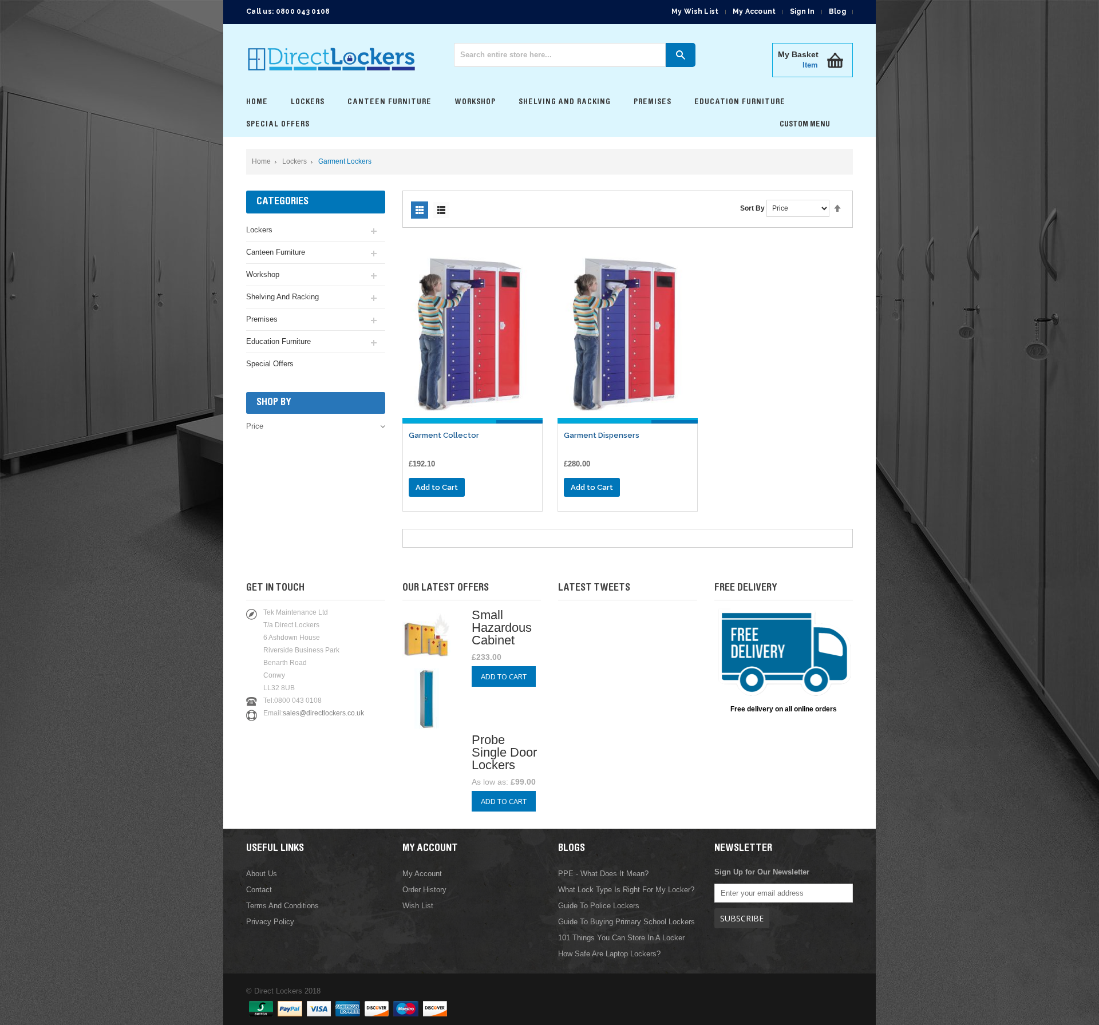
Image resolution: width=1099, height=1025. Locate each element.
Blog (837, 11)
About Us (261, 873)
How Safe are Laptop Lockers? (609, 953)
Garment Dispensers (601, 435)
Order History (424, 889)
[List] (441, 210)
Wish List (417, 905)
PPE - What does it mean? (603, 873)
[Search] (680, 55)
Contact (259, 889)
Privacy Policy (270, 921)
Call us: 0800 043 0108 (288, 11)
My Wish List (695, 11)
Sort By (752, 208)
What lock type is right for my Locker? (626, 889)
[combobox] (560, 55)
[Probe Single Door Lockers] (426, 724)
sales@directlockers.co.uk (323, 713)
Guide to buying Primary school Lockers (626, 921)
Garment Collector (444, 435)
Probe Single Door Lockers (504, 752)
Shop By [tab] (273, 403)
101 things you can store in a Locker (621, 937)
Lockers (294, 161)
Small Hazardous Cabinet (502, 627)
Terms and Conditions (282, 905)
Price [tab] (254, 426)
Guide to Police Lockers (598, 905)
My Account (754, 11)
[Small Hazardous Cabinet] (426, 662)
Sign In (802, 11)
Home (261, 161)
